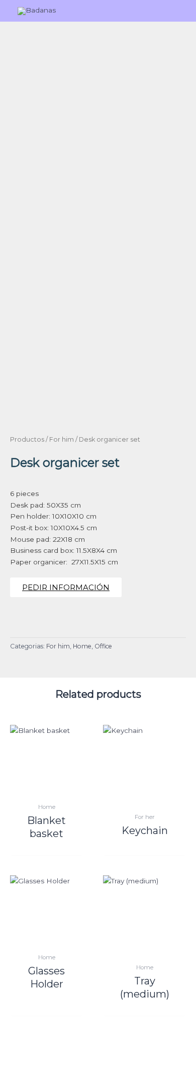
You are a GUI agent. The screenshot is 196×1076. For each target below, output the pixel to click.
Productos (27, 439)
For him (61, 439)
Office (103, 646)
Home (82, 646)
